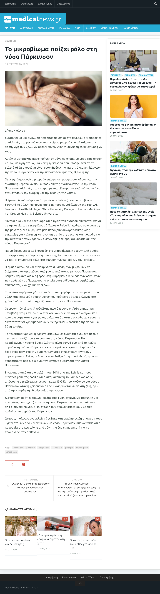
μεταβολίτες (43, 447)
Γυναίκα (64, 28)
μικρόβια (69, 447)
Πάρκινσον (18, 447)
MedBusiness (109, 28)
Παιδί (78, 28)
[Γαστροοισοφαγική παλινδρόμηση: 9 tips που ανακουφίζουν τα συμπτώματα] (133, 106)
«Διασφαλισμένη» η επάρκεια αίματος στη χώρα (51, 539)
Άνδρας (91, 28)
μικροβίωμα (57, 447)
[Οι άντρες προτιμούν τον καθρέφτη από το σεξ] (86, 526)
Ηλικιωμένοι (130, 28)
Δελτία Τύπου (45, 3)
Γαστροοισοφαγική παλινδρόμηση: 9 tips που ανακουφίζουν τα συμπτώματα (133, 128)
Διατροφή (26, 28)
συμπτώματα (82, 447)
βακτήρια (30, 447)
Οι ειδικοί (130, 75)
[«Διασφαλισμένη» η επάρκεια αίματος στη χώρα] (53, 523)
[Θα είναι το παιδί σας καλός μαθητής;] (21, 526)
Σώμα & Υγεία (46, 28)
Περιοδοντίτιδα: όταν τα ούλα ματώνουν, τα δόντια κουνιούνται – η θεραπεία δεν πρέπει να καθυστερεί (133, 83)
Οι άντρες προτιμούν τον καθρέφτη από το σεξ (83, 544)
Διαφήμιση (10, 3)
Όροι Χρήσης (63, 3)
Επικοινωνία (26, 3)
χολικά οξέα (11, 452)
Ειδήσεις (10, 28)
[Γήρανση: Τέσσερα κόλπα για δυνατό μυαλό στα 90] (133, 152)
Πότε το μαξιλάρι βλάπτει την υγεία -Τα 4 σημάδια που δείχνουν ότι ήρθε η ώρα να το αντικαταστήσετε (133, 215)
